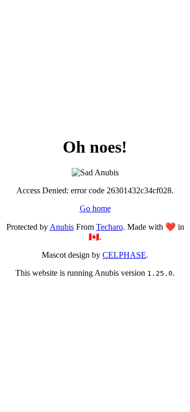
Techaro (109, 226)
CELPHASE (124, 254)
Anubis (62, 226)
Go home (95, 208)
